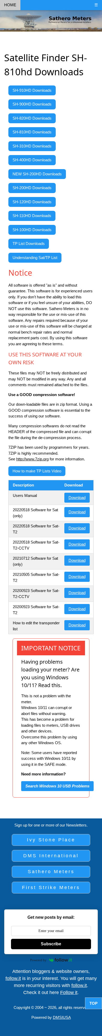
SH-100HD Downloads (32, 229)
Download (77, 497)
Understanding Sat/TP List (35, 257)
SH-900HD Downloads (32, 104)
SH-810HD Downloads (32, 132)
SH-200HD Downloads (32, 188)
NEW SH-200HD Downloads (37, 174)
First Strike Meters (51, 887)
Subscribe (51, 944)
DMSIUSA (62, 1017)
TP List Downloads (29, 243)
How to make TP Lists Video (37, 471)
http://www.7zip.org (32, 459)
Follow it (68, 992)
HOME (10, 5)
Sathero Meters (51, 871)
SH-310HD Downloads (32, 146)
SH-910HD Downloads (32, 90)
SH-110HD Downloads (32, 215)
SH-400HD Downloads (32, 160)
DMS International (51, 855)
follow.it (13, 978)
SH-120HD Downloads (32, 202)
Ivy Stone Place (51, 839)
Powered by (38, 960)
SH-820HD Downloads (32, 118)
